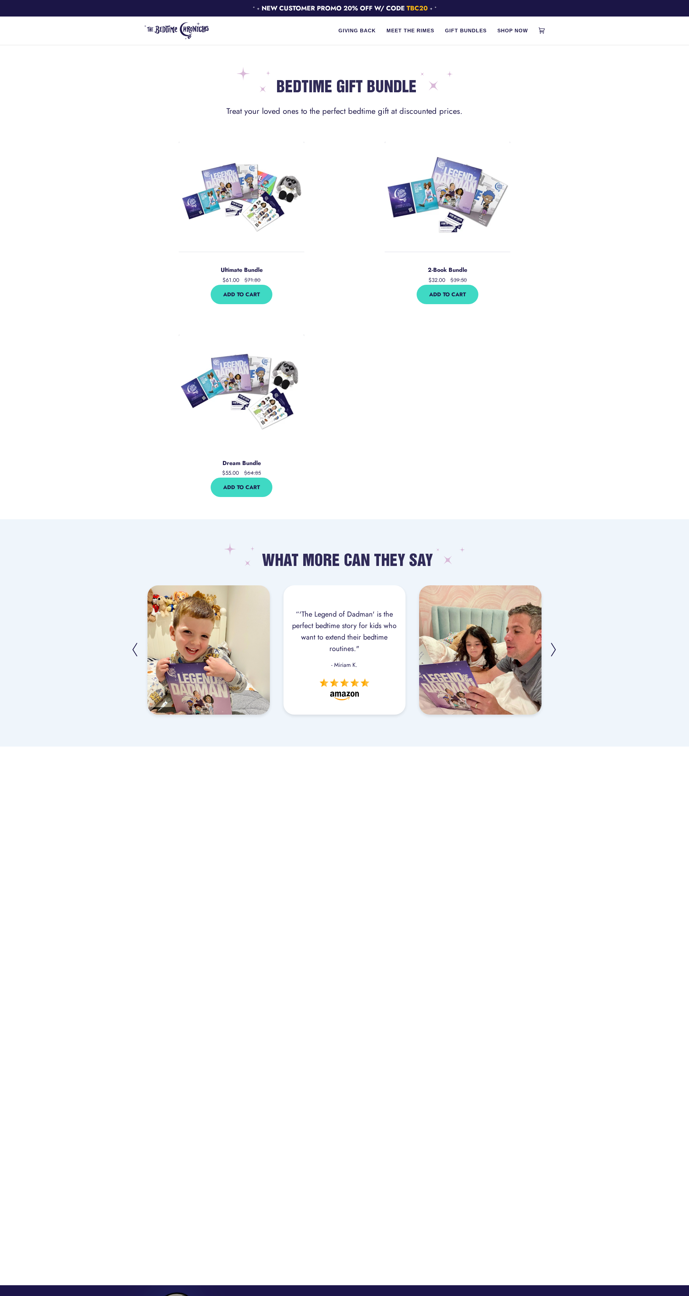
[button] (146, 734)
